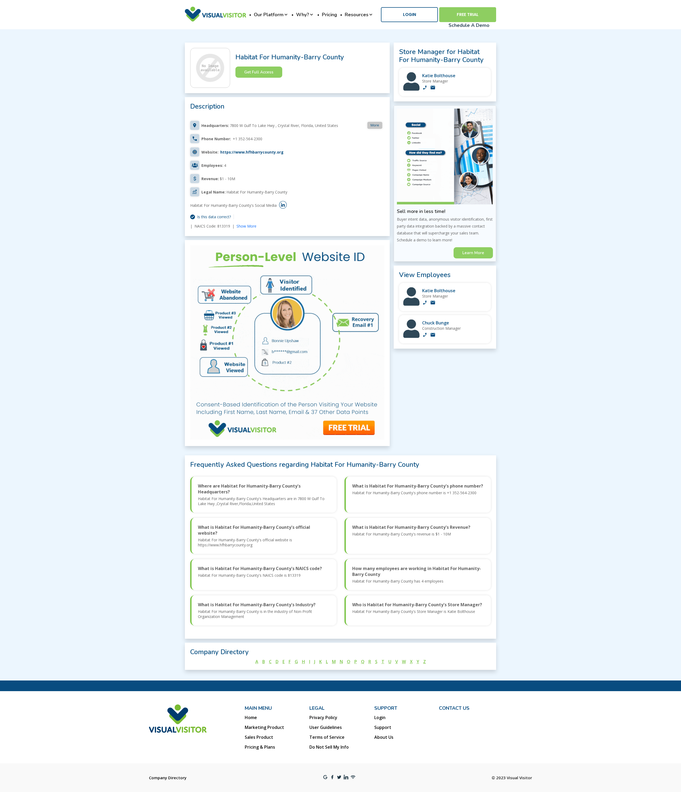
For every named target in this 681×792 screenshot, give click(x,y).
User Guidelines (325, 727)
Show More (246, 226)
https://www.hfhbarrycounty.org (252, 152)
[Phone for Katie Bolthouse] (424, 88)
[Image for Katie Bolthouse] (411, 89)
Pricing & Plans (260, 747)
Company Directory (167, 777)
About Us (383, 737)
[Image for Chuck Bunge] (411, 336)
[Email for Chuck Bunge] (432, 335)
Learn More (473, 252)
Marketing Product (264, 727)
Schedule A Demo (469, 25)
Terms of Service (326, 737)
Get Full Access (258, 72)
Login (409, 14)
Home (251, 717)
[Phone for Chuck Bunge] (424, 335)
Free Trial (468, 14)
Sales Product (259, 737)
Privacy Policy (323, 717)
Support (382, 727)
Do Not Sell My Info (329, 747)
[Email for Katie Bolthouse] (432, 88)
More (375, 125)
